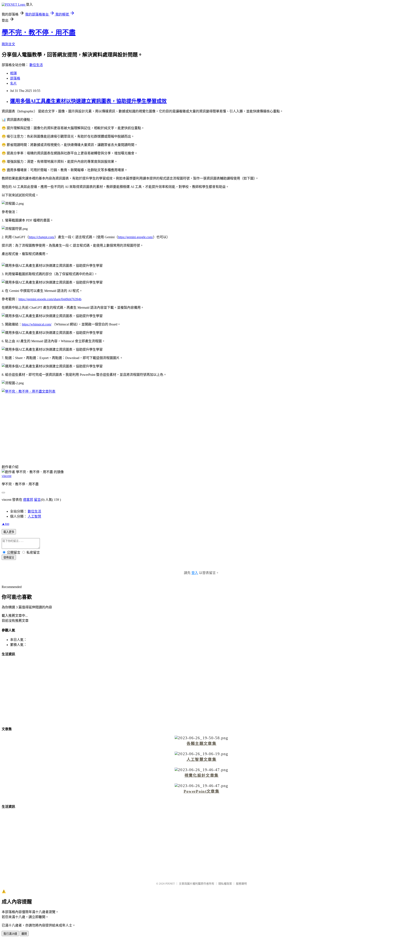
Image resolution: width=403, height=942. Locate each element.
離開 (24, 933)
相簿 (13, 73)
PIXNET (170, 883)
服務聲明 (241, 883)
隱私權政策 (225, 883)
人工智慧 (34, 516)
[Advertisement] (201, 426)
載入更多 (8, 531)
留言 (37, 499)
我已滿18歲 (10, 933)
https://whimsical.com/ (36, 324)
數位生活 (36, 65)
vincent (6, 476)
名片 (13, 83)
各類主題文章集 (201, 743)
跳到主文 (8, 44)
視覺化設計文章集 (201, 775)
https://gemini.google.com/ (135, 237)
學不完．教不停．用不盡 (39, 32)
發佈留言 (8, 557)
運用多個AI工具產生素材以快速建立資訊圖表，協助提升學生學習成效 (88, 101)
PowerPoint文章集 (201, 791)
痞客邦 (28, 499)
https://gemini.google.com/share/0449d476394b (49, 299)
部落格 (15, 78)
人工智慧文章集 (201, 759)
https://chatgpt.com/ (42, 237)
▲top (5, 524)
